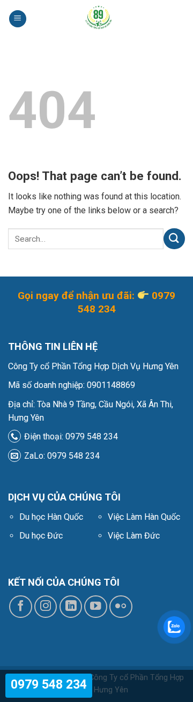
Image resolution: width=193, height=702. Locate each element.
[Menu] (17, 19)
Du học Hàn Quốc (51, 517)
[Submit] (174, 238)
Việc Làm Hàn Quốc (144, 517)
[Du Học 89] (98, 19)
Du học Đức (41, 536)
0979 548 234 (49, 684)
